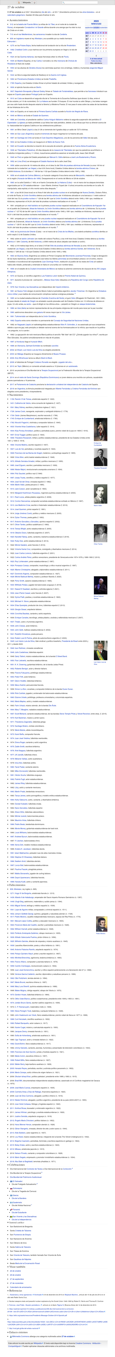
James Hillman (21, 1112)
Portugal (34, 94)
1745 (12, 418)
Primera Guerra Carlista (48, 111)
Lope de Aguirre (21, 909)
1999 (12, 1060)
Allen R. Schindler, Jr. (68, 324)
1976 (12, 750)
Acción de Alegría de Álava (77, 111)
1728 (12, 411)
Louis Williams (21, 832)
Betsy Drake (20, 1145)
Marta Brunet (20, 982)
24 (93, 48)
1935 (12, 609)
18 (95, 45)
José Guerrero (20, 509)
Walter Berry (20, 1064)
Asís (19, 308)
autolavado (73, 366)
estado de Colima (26, 175)
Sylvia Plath (19, 597)
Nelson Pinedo (21, 1153)
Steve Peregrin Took (23, 1011)
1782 (12, 422)
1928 (12, 576)
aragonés (93, 68)
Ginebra (32, 68)
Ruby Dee (19, 541)
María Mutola (20, 730)
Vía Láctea (66, 312)
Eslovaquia (17, 1188)
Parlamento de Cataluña (26, 384)
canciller (55, 345)
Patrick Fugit (20, 779)
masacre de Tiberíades (63, 150)
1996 (12, 861)
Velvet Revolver (83, 713)
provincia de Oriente (27, 231)
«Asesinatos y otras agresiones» (20, 1294)
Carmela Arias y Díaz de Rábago (28, 1091)
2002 (12, 350)
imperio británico (62, 287)
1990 (12, 312)
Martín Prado (20, 791)
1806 (12, 87)
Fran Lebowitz (20, 660)
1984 (12, 799)
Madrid (20, 60)
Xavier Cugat (20, 1027)
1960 (12, 182)
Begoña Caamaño (22, 1141)
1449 (12, 901)
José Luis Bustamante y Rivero (83, 157)
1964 (12, 709)
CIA (24, 185)
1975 (12, 746)
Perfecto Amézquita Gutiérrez (26, 933)
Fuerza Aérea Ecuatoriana (85, 146)
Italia (24, 308)
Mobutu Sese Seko (51, 280)
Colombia (21, 119)
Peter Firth (19, 676)
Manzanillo (80, 175)
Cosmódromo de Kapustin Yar (93, 205)
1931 (12, 589)
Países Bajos (25, 45)
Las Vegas (32, 168)
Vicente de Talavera (22, 1255)
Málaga (20, 354)
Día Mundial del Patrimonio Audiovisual (26, 1177)
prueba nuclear (59, 192)
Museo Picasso (59, 354)
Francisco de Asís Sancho (25, 1052)
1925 (12, 569)
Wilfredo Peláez (21, 584)
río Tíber (51, 24)
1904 (12, 142)
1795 (12, 83)
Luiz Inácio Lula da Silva (32, 350)
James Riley (20, 783)
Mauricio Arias (20, 820)
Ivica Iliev (18, 762)
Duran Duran (67, 689)
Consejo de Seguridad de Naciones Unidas (71, 320)
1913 (12, 505)
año (49, 12)
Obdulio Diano (21, 532)
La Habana (44, 101)
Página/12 (60, 1305)
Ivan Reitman (20, 648)
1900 (12, 933)
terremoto (46, 133)
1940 (12, 630)
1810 (12, 98)
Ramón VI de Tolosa (23, 399)
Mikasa (18, 1149)
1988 (12, 1019)
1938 (12, 150)
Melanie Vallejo (21, 758)
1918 (12, 528)
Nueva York (22, 291)
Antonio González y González (27, 521)
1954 (12, 961)
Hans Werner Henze (23, 1124)
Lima (19, 161)
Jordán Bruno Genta (23, 1002)
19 (98, 45)
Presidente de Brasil (70, 641)
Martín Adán (98, 505)
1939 (12, 625)
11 (95, 42)
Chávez (92, 168)
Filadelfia (52, 79)
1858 (12, 437)
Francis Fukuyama (22, 672)
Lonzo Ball (19, 865)
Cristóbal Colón (21, 49)
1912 (12, 501)
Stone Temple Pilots (68, 713)
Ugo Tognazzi (20, 1039)
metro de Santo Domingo (29, 377)
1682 (12, 79)
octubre (96, 27)
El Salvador (17, 1181)
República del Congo (79, 280)
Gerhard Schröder (33, 345)
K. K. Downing (20, 664)
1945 (12, 641)
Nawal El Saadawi (22, 589)
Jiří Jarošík (19, 754)
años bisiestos (88, 12)
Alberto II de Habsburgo (24, 897)
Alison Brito (19, 812)
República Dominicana (49, 377)
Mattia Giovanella (22, 873)
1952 (12, 161)
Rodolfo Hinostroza (22, 634)
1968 (12, 268)
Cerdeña (63, 34)
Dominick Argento (22, 573)
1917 (12, 521)
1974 (12, 738)
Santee (80, 248)
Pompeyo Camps (22, 565)
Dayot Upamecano (22, 877)
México (20, 115)
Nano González (21, 808)
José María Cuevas (22, 1087)
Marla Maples (20, 701)
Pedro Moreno (100, 933)
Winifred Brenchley (22, 957)
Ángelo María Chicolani (24, 1120)
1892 (12, 929)
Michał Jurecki (21, 816)
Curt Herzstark (20, 1019)
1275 (12, 45)
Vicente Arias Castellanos (25, 426)
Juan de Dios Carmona (24, 1095)
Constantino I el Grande (34, 27)
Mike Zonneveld (21, 771)
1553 (12, 68)
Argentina (30, 133)
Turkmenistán (20, 316)
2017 (12, 384)
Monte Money (20, 828)
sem (87, 33)
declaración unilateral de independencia (62, 384)
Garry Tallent (20, 656)
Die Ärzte (52, 705)
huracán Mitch (36, 341)
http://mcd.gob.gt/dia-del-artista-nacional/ (23, 1328)
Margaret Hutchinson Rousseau (27, 493)
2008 (12, 362)
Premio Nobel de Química (75, 275)
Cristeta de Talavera (23, 1230)
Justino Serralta (21, 1116)
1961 (12, 192)
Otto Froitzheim (21, 978)
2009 (12, 1091)
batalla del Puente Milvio (28, 24)
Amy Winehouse (21, 358)
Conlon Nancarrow (22, 501)
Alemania (21, 345)
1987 (12, 836)
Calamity (24, 241)
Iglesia (22, 122)
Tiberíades (21, 150)
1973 (12, 734)
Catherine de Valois (23, 403)
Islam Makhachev (22, 853)
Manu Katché (20, 685)
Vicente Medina (21, 444)
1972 (12, 726)
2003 (12, 354)
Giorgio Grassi (20, 609)
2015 (12, 1145)
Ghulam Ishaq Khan (23, 1076)
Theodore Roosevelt (100, 468)
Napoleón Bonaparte (23, 91)
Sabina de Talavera (23, 1247)
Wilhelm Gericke (21, 941)
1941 (12, 634)
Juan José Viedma (22, 738)
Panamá (16, 1209)
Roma (9, 27)
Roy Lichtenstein (21, 561)
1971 (12, 280)
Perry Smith (19, 580)
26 (98, 48)
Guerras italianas (27, 56)
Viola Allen (19, 457)
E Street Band (61, 656)
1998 (12, 345)
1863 (12, 925)
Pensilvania (22, 79)
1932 (12, 593)
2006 (12, 358)
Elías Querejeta (21, 605)
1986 (12, 308)
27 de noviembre (16, 1283)
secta (29, 304)
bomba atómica (82, 168)
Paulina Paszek (21, 869)
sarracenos (40, 34)
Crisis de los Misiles (66, 231)
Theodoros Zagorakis (23, 721)
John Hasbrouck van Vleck (25, 1015)
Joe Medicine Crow (22, 505)
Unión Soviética (30, 195)
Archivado (38, 1294)
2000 (12, 1064)
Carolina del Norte (56, 298)
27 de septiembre (17, 1279)
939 (11, 38)
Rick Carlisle (20, 693)
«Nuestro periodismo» (33, 1305)
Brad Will (18, 1080)
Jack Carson (20, 488)
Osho (73, 298)
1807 (12, 91)
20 (101, 45)
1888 (12, 119)
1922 (12, 541)
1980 (12, 767)
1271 (12, 893)
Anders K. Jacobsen (23, 849)
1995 (12, 1052)
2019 (12, 388)
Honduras (20, 341)
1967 (12, 713)
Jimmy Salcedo (21, 1048)
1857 (12, 434)
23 (90, 48)
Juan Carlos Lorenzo (23, 553)
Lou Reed (19, 1136)
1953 (12, 676)
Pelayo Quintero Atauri (24, 953)
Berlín (38, 87)
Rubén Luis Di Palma (23, 638)
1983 (12, 791)
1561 (12, 407)
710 (11, 34)
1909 (12, 937)
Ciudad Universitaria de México (42, 268)
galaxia (40, 312)
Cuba (9, 52)
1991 (12, 316)
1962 (12, 231)
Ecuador (20, 146)
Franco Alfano (20, 961)
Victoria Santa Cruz (22, 549)
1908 (12, 484)
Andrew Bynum (21, 836)
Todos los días (96, 61)
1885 (12, 465)
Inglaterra (20, 38)
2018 (12, 1157)
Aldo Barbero (20, 1132)
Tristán (17, 621)
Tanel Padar (19, 767)
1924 (12, 565)
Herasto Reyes (21, 1068)
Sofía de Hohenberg (23, 1035)
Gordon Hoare (20, 994)
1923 (12, 561)
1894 (12, 133)
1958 (12, 165)
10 (93, 42)
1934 (12, 605)
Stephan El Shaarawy (23, 857)
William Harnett (21, 929)
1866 (12, 444)
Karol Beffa (19, 734)
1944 (12, 638)
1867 (12, 449)
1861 (12, 921)
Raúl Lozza (19, 497)
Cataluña (85, 384)
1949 (12, 652)
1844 (12, 430)
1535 (12, 60)
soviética (95, 231)
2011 (12, 1108)
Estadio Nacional (47, 161)
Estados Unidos (34, 79)
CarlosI (39, 60)
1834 (12, 111)
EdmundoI (11, 41)
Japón (30, 129)
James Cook (20, 411)
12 (98, 42)
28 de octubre (15, 1275)
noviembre (103, 27)
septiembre (89, 27)
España (18, 83)
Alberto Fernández (63, 388)
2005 (12, 1068)
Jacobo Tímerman (77, 291)
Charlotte (44, 298)
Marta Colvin (20, 1056)
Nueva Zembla (88, 192)
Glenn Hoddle (20, 681)
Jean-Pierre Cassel (22, 593)
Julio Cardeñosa (21, 652)
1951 (12, 664)
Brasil (19, 350)
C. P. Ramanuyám (22, 1007)
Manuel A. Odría (56, 157)
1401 (12, 403)
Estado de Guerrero (40, 115)
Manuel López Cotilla (23, 921)
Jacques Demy (21, 1031)
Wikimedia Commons (20, 1336)
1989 (12, 844)
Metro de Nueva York (56, 142)
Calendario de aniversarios (21, 1287)
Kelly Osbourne (21, 799)
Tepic (19, 366)
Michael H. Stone (22, 601)
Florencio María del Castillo (26, 925)
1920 (12, 146)
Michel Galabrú (21, 545)
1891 (12, 129)
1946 (12, 648)
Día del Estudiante (19, 1212)
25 (95, 48)
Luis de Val (19, 449)
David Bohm (20, 1043)
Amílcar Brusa (20, 1108)
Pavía (66, 56)
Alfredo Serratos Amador (24, 461)
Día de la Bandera (19, 1198)
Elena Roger (20, 742)
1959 (12, 175)
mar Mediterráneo (25, 34)
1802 (12, 913)
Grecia (15, 1195)
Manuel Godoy (39, 91)
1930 (12, 584)
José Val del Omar (22, 481)
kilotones (17, 171)
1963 (12, 255)
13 (101, 42)
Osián (17, 415)
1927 (12, 573)
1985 (12, 298)
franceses (92, 91)
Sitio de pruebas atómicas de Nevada (75, 165)
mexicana (61, 60)
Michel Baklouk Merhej (24, 576)
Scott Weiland (20, 713)
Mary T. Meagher (21, 709)
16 (90, 45)
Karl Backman (20, 717)
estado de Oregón (29, 301)
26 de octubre (15, 1271)
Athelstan (38, 38)
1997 (12, 341)
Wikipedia (27, 2)
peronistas (62, 258)
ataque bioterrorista (87, 304)
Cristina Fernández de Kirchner (84, 388)
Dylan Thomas (21, 517)
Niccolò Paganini (22, 422)
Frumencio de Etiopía (22, 1234)
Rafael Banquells (22, 1023)
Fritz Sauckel (20, 473)
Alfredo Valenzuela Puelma (26, 937)
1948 (12, 157)
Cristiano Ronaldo (41, 362)
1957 (12, 681)
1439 (12, 897)
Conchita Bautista (22, 613)
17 (93, 45)
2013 (12, 1132)
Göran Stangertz (21, 1128)
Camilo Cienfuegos (22, 966)
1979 (12, 287)
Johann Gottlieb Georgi (24, 913)
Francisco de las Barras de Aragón (28, 453)
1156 (12, 399)
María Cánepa (20, 1072)
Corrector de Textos (34, 1169)
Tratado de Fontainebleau (63, 91)
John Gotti (19, 630)
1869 (12, 453)
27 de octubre (67, 1336)
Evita (91, 261)
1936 (12, 613)
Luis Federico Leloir (49, 275)
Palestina (30, 150)
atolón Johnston (28, 238)
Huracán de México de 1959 (29, 178)
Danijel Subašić (21, 803)
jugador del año (65, 362)
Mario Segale (20, 1157)
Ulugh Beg (19, 901)
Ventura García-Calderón (25, 974)
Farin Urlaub (20, 705)
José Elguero (20, 465)
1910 (12, 488)
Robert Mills (19, 1060)
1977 (12, 754)
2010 (12, 366)
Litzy (17, 787)
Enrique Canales (21, 617)
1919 (12, 532)
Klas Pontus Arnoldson (24, 430)
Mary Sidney (20, 407)
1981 (12, 291)
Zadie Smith (20, 746)
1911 (12, 497)
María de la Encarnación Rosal (27, 1263)
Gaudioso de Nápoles (22, 1259)
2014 (12, 377)
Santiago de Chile (24, 137)
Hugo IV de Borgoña (23, 893)
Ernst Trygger (20, 434)
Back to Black (46, 358)
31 (93, 51)
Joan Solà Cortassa (23, 1104)
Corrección (67, 1169)
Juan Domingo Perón (50, 261)
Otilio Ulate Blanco (22, 998)
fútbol (85, 137)
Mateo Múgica (20, 990)
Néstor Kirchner (21, 1100)
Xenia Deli (19, 844)
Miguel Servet (20, 905)
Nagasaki (21, 324)
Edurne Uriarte (21, 697)
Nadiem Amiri (20, 861)
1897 (12, 137)
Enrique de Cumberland (98, 444)
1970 (12, 275)
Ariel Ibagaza (20, 750)
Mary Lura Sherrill (22, 986)
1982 (12, 779)
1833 (12, 426)
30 (90, 51)
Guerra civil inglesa (58, 75)
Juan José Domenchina (24, 970)
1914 (12, 509)
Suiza (38, 68)
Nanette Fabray (21, 536)
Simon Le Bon (20, 689)
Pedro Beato (20, 824)
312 (11, 24)
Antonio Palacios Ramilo (25, 949)
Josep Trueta (20, 477)
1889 (12, 469)
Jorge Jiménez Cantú (23, 513)
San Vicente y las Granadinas (27, 287)
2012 (12, 1120)
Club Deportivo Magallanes (52, 137)
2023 (96, 21)
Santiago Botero (21, 726)
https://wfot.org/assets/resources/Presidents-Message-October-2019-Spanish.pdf (38, 1315)
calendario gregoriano (16, 15)
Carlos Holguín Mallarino (53, 119)
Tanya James (20, 795)
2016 (12, 1149)
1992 (12, 320)
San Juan (21, 133)
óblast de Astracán (37, 208)
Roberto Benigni (21, 668)
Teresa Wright (20, 528)
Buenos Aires (22, 255)
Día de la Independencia (21, 1219)
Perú (19, 157)
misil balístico (33, 205)
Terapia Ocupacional (50, 370)
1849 (12, 115)
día (43, 12)
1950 (12, 660)
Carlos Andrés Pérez (23, 557)
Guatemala (17, 1202)
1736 (12, 415)
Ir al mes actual (96, 58)
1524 (12, 56)
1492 (12, 49)
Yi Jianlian (19, 840)
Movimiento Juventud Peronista (78, 255)
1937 (12, 621)
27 (101, 48)
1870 (12, 461)
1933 (12, 601)
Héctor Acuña (20, 775)
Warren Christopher (22, 569)
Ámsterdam (71, 45)
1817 (12, 916)
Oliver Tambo (98, 544)
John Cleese (20, 625)
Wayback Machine (71, 1294)
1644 (12, 75)
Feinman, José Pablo (16, 1305)
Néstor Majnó (20, 469)
